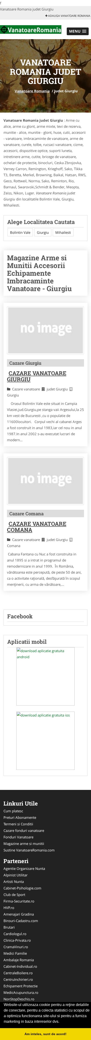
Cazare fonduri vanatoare (24, 830)
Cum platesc (13, 811)
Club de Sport (14, 894)
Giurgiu (43, 232)
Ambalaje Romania (19, 960)
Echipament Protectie (21, 986)
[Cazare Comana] (45, 481)
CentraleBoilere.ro (18, 973)
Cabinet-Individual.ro (20, 966)
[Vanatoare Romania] (30, 29)
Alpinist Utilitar (16, 875)
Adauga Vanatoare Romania (68, 16)
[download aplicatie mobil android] (45, 676)
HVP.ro (9, 908)
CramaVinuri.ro (16, 947)
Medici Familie (15, 953)
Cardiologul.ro (15, 934)
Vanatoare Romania (32, 91)
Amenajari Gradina (19, 914)
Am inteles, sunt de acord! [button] (45, 1034)
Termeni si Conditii (18, 824)
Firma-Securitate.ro (19, 901)
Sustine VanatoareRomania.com (29, 850)
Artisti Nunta (14, 881)
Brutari (9, 927)
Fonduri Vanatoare (18, 837)
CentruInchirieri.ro (18, 979)
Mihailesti (63, 232)
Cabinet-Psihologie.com (22, 888)
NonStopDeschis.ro (19, 999)
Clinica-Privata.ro (17, 940)
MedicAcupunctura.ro (21, 992)
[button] (78, 31)
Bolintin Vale (20, 232)
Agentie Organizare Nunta (24, 868)
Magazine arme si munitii (24, 843)
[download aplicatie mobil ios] (45, 741)
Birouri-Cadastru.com (21, 921)
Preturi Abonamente (20, 817)
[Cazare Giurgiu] (45, 330)
